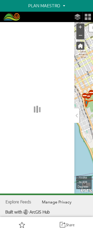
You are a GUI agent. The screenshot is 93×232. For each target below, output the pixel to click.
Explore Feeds (18, 201)
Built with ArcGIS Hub (27, 212)
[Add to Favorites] (22, 224)
